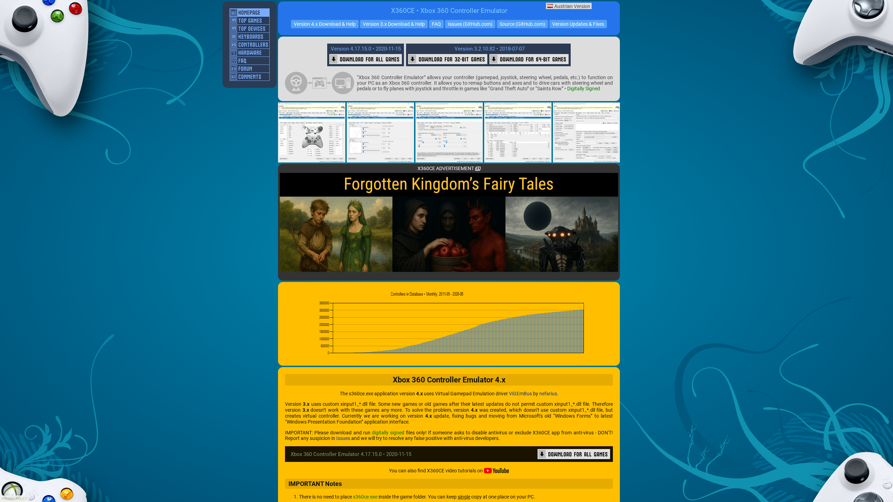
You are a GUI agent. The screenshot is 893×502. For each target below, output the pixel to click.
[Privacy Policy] (14, 498)
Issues (343, 438)
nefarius (548, 393)
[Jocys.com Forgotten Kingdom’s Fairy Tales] (449, 222)
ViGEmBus (520, 393)
